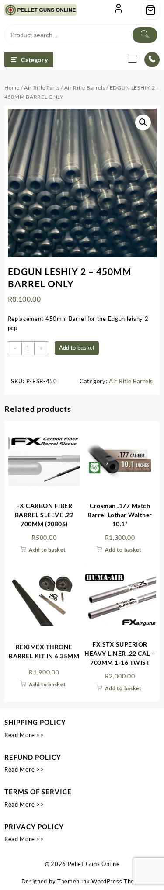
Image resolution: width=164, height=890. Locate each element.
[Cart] (150, 10)
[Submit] (145, 35)
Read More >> (24, 734)
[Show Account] (119, 10)
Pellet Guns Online (94, 863)
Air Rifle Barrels (84, 87)
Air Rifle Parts (42, 87)
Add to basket (76, 347)
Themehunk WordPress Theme (100, 881)
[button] (143, 122)
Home (12, 87)
